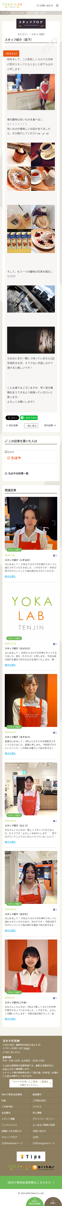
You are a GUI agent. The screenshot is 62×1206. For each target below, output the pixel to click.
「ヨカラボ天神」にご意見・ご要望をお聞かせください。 (29, 1083)
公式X (35, 1137)
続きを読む (10, 576)
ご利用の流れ (39, 1100)
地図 (26, 1048)
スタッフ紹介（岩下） (37, 12)
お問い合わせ (46, 5)
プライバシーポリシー (44, 1118)
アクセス (37, 1106)
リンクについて (9, 1124)
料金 (4, 1100)
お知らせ (6, 1069)
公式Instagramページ (44, 1143)
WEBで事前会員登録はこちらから (29, 1182)
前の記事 (13, 425)
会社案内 (6, 1112)
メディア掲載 (8, 1118)
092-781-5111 (12, 1052)
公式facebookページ (12, 1143)
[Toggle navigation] (57, 5)
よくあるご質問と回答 (44, 1124)
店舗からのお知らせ (12, 1131)
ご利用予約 (7, 1106)
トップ (5, 12)
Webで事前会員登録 (12, 1094)
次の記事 (48, 425)
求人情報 (37, 1112)
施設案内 (37, 1094)
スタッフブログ (18, 12)
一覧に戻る (31, 425)
